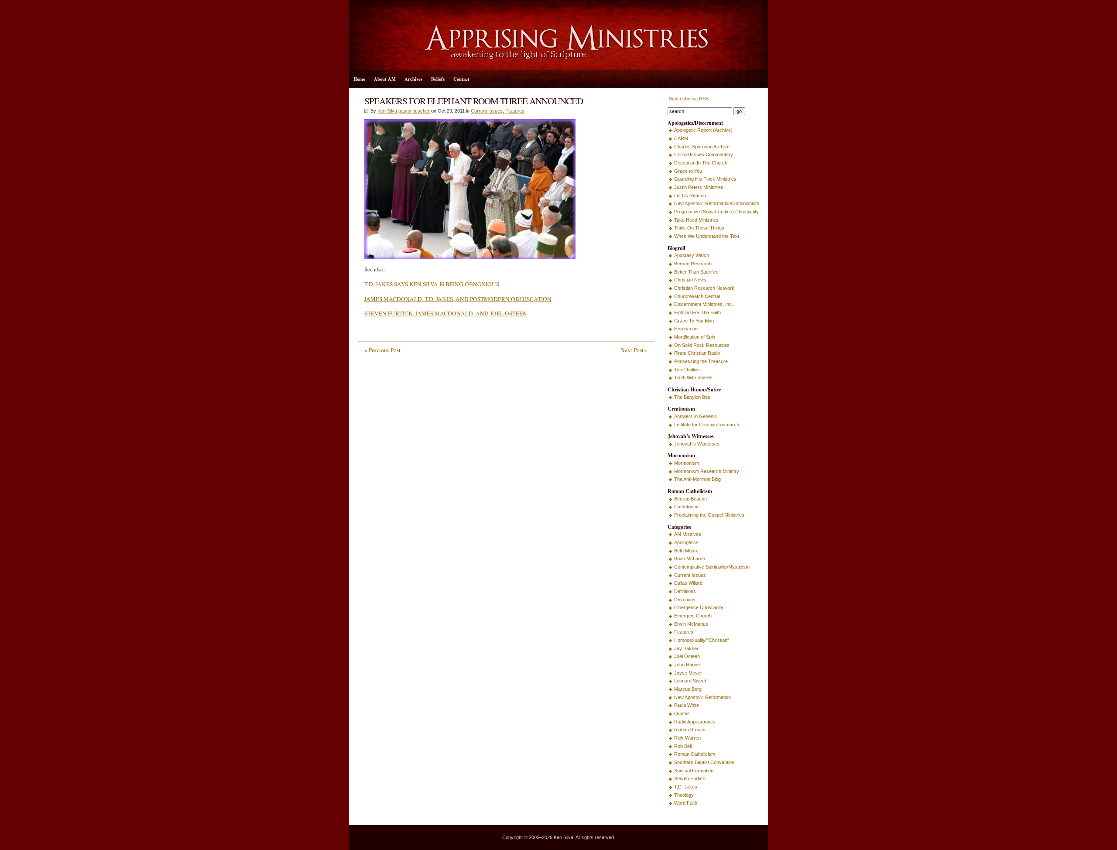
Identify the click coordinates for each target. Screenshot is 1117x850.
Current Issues (487, 110)
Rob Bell (683, 746)
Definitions (685, 591)
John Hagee (687, 664)
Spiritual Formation (693, 770)
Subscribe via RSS (688, 98)
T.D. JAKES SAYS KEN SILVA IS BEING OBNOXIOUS (431, 284)
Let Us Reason (690, 195)
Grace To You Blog (694, 320)
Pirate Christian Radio (697, 353)
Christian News (690, 279)
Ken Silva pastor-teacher (403, 110)
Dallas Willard (688, 583)
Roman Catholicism (694, 754)
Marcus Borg (688, 689)
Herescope (686, 328)
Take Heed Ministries (696, 220)
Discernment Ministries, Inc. (703, 304)
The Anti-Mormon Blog (697, 479)
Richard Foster (690, 729)
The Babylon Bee (692, 397)
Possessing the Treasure (701, 361)
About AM (385, 78)
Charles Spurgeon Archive (702, 146)
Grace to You (688, 171)
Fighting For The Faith (697, 312)
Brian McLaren (689, 558)
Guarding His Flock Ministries (705, 179)
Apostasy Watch (691, 255)
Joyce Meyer (688, 672)
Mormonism (686, 463)
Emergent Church (693, 615)
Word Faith (685, 802)
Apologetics (686, 542)
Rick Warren (687, 737)
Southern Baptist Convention (704, 762)
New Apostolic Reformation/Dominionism (716, 203)
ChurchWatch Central (697, 296)
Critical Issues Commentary (703, 154)
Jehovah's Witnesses (697, 443)
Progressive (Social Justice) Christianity (716, 211)
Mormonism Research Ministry (706, 471)
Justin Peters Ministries (698, 187)
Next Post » (634, 350)
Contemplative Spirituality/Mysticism (712, 566)
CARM (681, 138)
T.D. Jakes (685, 786)
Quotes (682, 713)
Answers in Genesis (695, 416)
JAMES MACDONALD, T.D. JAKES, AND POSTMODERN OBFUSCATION (458, 299)
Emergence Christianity (698, 607)
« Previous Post (382, 350)
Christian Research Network (704, 288)
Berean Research (693, 263)
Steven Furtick (689, 778)
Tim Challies (687, 369)
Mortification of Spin (694, 336)
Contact (461, 78)
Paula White (686, 705)
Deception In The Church (700, 162)
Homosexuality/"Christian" (701, 640)
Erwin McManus (691, 624)
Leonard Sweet (690, 680)
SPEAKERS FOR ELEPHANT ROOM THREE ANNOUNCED (473, 100)
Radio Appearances (695, 721)
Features (514, 110)
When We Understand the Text (706, 236)
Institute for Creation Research (706, 424)
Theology (684, 795)
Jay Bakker (686, 648)
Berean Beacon (690, 498)
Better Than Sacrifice (696, 271)
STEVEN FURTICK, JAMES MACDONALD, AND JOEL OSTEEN (445, 313)
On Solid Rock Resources (702, 345)
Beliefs (438, 78)
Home (359, 78)
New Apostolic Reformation (702, 697)
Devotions (685, 599)
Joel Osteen (687, 656)
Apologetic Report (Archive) (703, 130)
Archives (413, 78)
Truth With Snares (693, 377)
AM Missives (687, 534)
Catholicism (686, 506)
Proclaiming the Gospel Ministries (709, 515)
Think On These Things (699, 227)
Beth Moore (686, 550)
